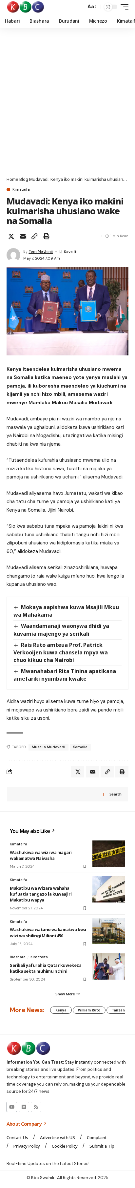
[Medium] (24, 1107)
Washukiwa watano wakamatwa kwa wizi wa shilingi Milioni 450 (48, 932)
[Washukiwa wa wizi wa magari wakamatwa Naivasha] (108, 853)
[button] (79, 7)
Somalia (80, 747)
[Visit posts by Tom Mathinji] (13, 255)
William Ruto (89, 1010)
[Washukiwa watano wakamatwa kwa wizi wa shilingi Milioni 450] (108, 931)
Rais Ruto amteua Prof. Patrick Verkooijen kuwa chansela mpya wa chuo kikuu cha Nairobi (60, 652)
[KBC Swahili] (26, 7)
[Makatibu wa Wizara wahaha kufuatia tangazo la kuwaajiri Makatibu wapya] (108, 889)
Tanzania (120, 1010)
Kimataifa (21, 189)
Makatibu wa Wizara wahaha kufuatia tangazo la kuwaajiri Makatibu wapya (40, 894)
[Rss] (36, 1107)
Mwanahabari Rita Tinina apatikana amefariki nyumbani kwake (64, 675)
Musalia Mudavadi (48, 747)
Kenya (61, 1010)
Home (12, 179)
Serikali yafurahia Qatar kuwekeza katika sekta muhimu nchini (45, 968)
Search (115, 794)
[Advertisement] (67, 105)
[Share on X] (11, 236)
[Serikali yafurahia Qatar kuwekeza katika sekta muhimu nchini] (108, 966)
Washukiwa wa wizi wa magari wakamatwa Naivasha (41, 855)
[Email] (23, 236)
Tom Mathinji (41, 251)
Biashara (18, 957)
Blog (23, 179)
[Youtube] (12, 1107)
